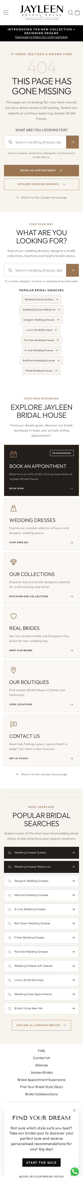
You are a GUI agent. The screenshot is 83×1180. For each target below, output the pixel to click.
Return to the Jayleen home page (44, 197)
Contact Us (41, 1058)
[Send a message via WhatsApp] (75, 1172)
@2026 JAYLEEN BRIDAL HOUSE (41, 1176)
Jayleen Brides (41, 1072)
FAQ (41, 1051)
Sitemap (41, 1065)
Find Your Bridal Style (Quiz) (41, 1087)
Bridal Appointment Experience (41, 1080)
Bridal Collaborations (41, 1094)
